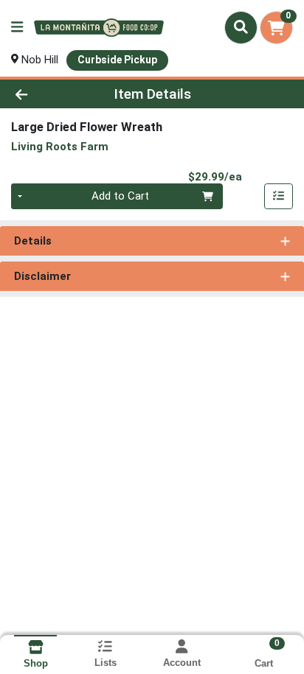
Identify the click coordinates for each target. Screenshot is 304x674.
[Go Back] (46, 94)
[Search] (241, 27)
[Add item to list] (279, 196)
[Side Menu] (17, 27)
